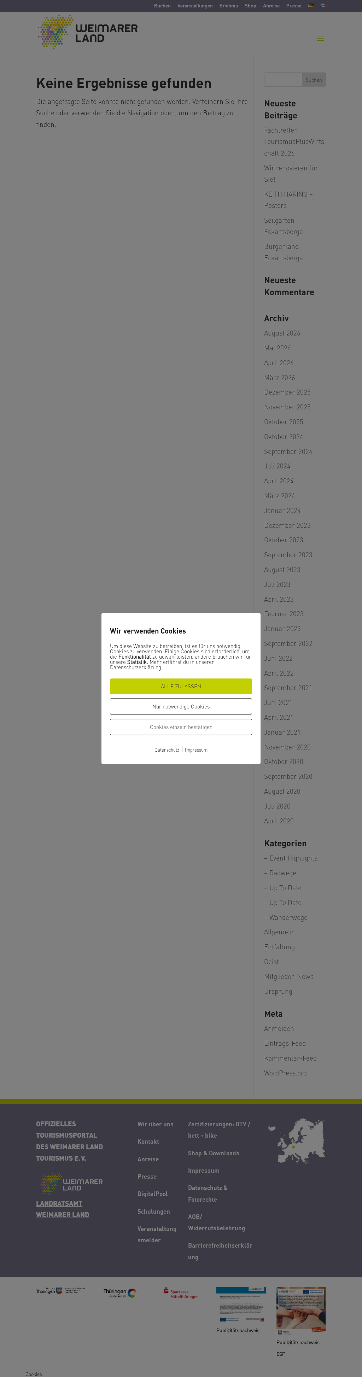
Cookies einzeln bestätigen (181, 726)
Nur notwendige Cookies (181, 706)
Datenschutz (166, 750)
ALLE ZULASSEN (181, 686)
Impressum (196, 750)
